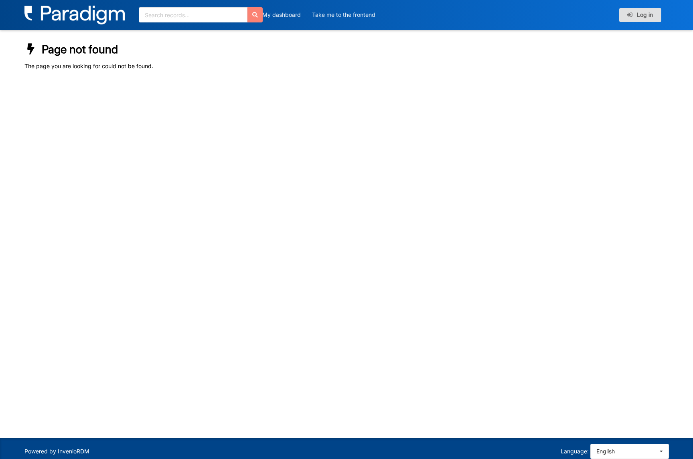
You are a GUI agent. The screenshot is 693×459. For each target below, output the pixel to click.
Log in (644, 14)
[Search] (255, 14)
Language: (575, 451)
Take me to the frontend (343, 14)
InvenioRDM (73, 451)
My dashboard (281, 14)
